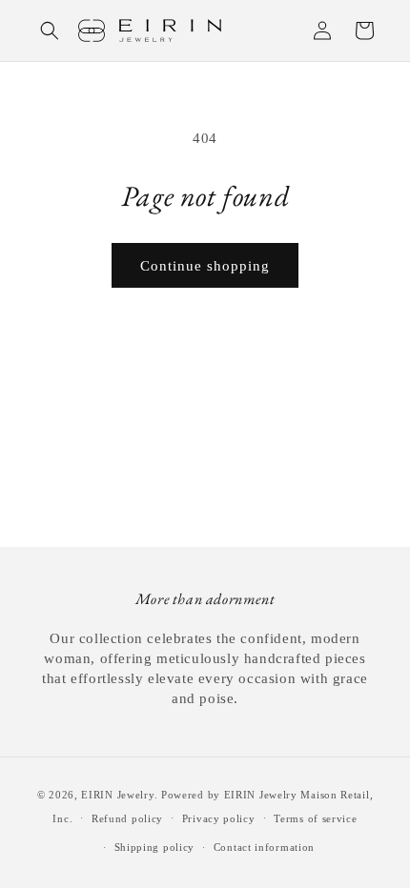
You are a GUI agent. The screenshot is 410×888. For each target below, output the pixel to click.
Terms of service (315, 818)
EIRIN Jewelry (117, 794)
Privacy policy (219, 818)
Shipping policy (154, 847)
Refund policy (127, 818)
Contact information (264, 847)
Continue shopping (205, 265)
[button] (50, 30)
